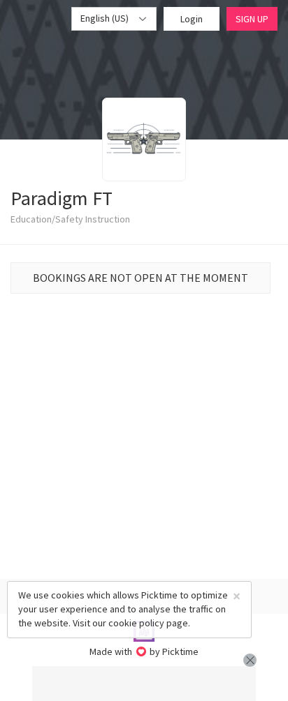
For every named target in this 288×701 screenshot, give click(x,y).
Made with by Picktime (144, 651)
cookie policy (136, 623)
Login (191, 19)
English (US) (105, 18)
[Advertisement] (144, 683)
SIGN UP (252, 19)
